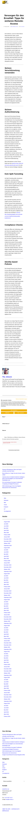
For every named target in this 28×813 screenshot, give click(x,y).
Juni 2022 (6, 629)
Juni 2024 (6, 578)
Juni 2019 (6, 707)
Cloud (17, 26)
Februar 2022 (7, 638)
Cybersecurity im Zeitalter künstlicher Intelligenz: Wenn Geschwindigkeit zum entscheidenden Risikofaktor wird (13, 478)
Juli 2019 (6, 705)
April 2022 (6, 634)
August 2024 (7, 573)
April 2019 (6, 712)
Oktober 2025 (7, 543)
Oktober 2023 (7, 595)
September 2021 (8, 649)
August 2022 (7, 625)
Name (3, 416)
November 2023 (7, 593)
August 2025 (7, 547)
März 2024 (6, 584)
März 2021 (6, 662)
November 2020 (7, 671)
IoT (4, 509)
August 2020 (7, 677)
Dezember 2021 (7, 642)
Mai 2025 (6, 554)
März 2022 (6, 636)
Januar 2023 (7, 614)
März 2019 (6, 714)
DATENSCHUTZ (15, 809)
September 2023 (8, 597)
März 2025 (6, 558)
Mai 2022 (6, 632)
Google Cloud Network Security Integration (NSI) (13, 754)
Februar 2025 (7, 560)
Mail (5, 502)
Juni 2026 (6, 526)
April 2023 (6, 608)
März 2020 (6, 688)
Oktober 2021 (7, 647)
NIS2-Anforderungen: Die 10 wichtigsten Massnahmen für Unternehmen (11, 486)
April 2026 (6, 530)
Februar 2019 (7, 716)
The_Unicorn (22, 26)
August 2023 (7, 599)
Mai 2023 (6, 606)
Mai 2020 (6, 684)
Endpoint (6, 506)
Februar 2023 (7, 612)
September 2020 (8, 675)
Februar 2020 (7, 690)
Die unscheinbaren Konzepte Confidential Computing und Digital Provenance (12, 483)
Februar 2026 (7, 534)
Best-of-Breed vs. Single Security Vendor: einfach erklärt (13, 474)
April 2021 (6, 660)
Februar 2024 (7, 586)
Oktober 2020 (7, 673)
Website (4, 430)
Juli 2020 (6, 679)
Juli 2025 (6, 549)
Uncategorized (7, 511)
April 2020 (6, 686)
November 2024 (7, 567)
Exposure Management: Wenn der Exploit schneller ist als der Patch (12, 470)
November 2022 (7, 619)
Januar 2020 (7, 692)
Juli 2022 (6, 627)
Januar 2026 (7, 536)
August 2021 (7, 651)
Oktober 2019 (7, 699)
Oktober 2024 (7, 569)
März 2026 (6, 532)
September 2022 (8, 623)
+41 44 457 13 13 (8, 797)
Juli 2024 (6, 575)
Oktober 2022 (7, 621)
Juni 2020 (6, 681)
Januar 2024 (7, 588)
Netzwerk (14, 26)
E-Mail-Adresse (6, 423)
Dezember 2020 (7, 668)
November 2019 (7, 697)
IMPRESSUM (5, 810)
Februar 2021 (7, 664)
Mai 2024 (6, 580)
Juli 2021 (6, 653)
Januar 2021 (7, 666)
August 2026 (7, 521)
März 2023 (6, 610)
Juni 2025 (6, 552)
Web (12, 26)
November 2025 (7, 541)
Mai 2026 (6, 528)
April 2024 (6, 582)
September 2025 (8, 545)
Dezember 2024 (7, 565)
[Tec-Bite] (5, 2)
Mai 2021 (6, 658)
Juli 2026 (6, 523)
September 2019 (8, 701)
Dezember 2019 (7, 694)
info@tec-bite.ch (9, 799)
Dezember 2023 (7, 591)
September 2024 (8, 571)
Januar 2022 (7, 640)
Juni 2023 (6, 604)
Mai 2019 (6, 709)
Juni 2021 (6, 655)
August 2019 (7, 703)
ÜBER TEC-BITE (6, 809)
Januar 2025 (7, 562)
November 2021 (7, 645)
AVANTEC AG (5, 789)
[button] (25, 2)
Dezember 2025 (7, 539)
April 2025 (6, 556)
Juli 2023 (6, 601)
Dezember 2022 (7, 616)
